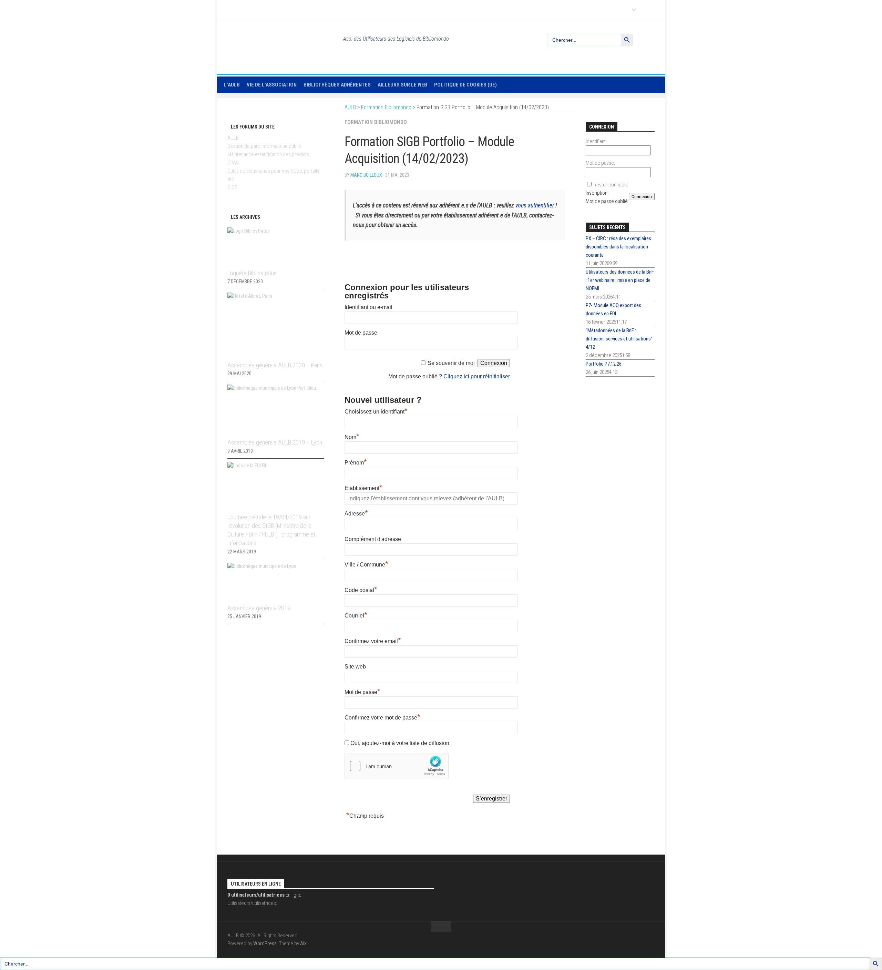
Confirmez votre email (373, 641)
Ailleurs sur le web (402, 85)
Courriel (356, 616)
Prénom (356, 463)
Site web (355, 667)
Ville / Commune (366, 565)
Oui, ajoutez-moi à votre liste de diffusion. (400, 743)
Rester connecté (611, 185)
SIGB (232, 187)
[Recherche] (650, 37)
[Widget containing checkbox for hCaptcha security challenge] (397, 766)
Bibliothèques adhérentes (337, 85)
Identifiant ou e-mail (368, 307)
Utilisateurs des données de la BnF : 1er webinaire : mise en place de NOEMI (620, 280)
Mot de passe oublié (607, 201)
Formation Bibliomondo (376, 122)
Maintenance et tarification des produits (268, 154)
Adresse (356, 514)
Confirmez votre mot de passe (382, 718)
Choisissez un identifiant (376, 412)
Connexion (642, 196)
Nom (352, 437)
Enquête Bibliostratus (252, 273)
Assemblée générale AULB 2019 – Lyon (274, 442)
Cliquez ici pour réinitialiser (476, 376)
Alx (303, 943)
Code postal (361, 590)
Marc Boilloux (366, 175)
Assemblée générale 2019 (258, 608)
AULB (233, 138)
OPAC (233, 163)
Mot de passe (361, 333)
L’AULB (232, 85)
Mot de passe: (600, 163)
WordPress (265, 943)
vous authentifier (534, 205)
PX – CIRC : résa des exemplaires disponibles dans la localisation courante (618, 246)
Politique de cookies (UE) (465, 85)
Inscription (596, 193)
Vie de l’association (272, 85)
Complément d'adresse (373, 539)
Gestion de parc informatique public (264, 146)
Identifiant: (596, 141)
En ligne (264, 895)
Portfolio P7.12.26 (604, 364)
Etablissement (363, 488)
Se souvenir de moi (451, 363)
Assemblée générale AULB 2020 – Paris (274, 365)
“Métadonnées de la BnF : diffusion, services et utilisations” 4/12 (619, 338)
